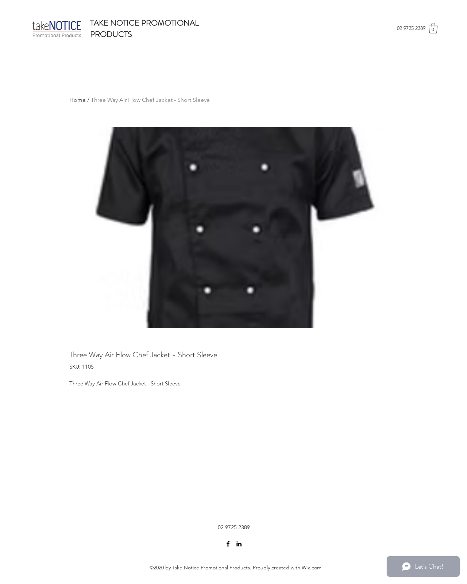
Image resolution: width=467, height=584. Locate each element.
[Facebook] (228, 544)
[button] (433, 28)
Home (77, 99)
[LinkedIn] (239, 544)
